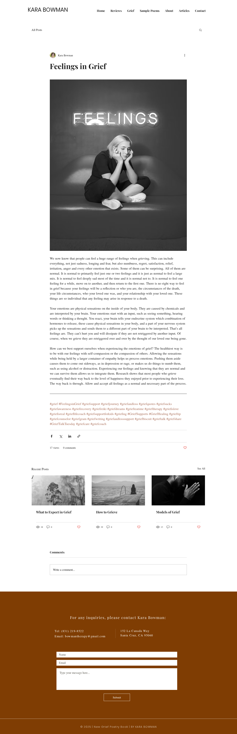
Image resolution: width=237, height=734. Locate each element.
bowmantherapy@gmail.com (85, 636)
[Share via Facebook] (51, 436)
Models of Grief (168, 512)
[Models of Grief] (178, 490)
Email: (60, 636)
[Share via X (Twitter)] (60, 436)
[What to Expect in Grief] (58, 490)
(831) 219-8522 (72, 631)
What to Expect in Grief (53, 512)
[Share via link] (79, 436)
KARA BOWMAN (48, 10)
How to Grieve (106, 512)
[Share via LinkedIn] (69, 436)
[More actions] (184, 55)
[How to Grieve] (118, 490)
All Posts (36, 30)
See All (201, 468)
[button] (200, 29)
